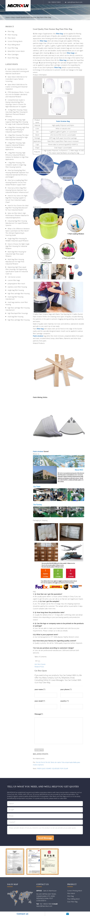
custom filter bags (14, 280)
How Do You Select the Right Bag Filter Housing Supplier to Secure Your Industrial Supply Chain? (16, 199)
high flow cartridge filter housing (19, 293)
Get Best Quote (40, 664)
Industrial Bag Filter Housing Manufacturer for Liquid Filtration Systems (16, 223)
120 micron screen (14, 277)
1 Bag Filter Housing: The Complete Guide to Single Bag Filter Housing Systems (15, 165)
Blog (13, 17)
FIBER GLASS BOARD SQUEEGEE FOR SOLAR (52, 768)
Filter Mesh (11, 38)
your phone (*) (66, 689)
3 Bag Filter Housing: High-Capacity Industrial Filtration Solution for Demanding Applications (15, 146)
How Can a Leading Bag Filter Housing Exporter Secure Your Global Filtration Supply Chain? (16, 182)
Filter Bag (11, 31)
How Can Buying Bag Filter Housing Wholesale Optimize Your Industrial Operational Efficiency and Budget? (17, 173)
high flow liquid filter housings (18, 313)
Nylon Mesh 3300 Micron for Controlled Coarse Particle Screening (16, 79)
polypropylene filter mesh (16, 284)
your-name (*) (40, 689)
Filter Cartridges (13, 54)
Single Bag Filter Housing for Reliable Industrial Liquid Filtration (16, 239)
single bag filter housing (16, 290)
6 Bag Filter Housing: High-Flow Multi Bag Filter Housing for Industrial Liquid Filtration (17, 129)
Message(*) (39, 714)
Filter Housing (12, 35)
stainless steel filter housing (17, 287)
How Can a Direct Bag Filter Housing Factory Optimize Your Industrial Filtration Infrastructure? (17, 190)
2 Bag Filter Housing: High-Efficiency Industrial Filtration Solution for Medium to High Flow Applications (16, 156)
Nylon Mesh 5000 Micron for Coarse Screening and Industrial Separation (16, 86)
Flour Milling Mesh (14, 45)
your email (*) (40, 701)
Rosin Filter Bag (13, 58)
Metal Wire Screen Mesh (16, 51)
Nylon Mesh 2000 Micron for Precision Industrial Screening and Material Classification (17, 71)
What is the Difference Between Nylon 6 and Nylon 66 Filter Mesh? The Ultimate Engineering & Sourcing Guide (17, 232)
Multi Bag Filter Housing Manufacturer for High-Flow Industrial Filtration (14, 261)
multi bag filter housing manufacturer (14, 298)
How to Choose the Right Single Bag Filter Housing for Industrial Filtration (17, 246)
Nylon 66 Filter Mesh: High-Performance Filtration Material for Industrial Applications (17, 215)
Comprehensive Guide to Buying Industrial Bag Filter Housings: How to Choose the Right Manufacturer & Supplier (15, 103)
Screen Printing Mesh (15, 41)
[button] (37, 661)
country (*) (64, 701)
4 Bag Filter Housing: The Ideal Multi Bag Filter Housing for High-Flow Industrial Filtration (16, 137)
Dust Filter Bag (13, 48)
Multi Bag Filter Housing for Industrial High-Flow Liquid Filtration (15, 254)
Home (7, 17)
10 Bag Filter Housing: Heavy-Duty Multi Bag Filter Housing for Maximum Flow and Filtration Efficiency (16, 113)
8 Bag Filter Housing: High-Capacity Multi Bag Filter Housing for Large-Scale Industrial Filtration (17, 122)
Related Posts (39, 667)
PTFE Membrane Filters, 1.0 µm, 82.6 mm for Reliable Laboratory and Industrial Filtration (17, 94)
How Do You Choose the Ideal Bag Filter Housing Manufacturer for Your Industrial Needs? (16, 207)
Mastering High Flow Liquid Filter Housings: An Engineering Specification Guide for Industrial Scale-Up (16, 270)
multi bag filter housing (15, 317)
